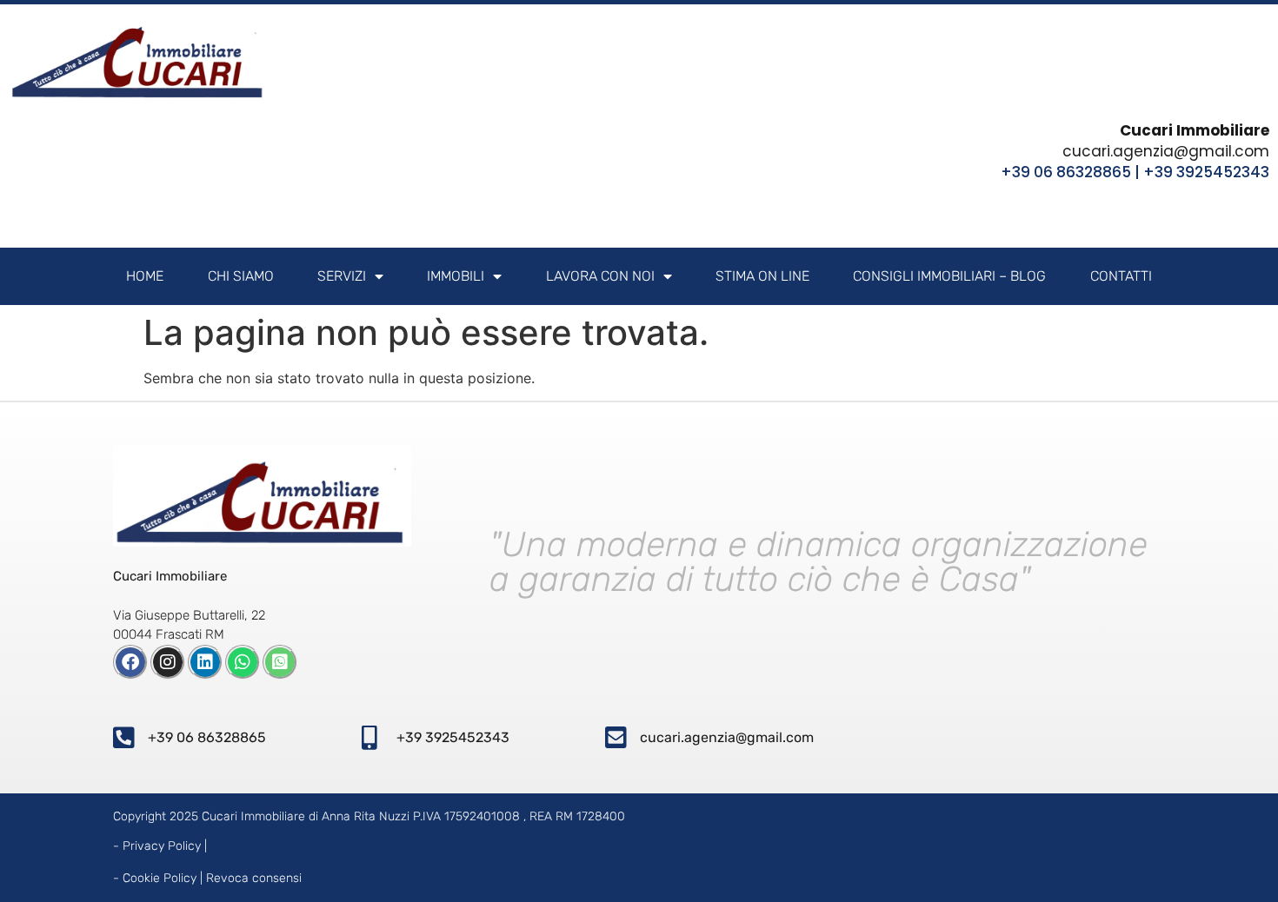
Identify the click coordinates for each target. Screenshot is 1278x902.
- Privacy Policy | (160, 846)
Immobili (455, 276)
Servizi (341, 276)
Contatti (1121, 276)
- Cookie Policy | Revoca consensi (207, 878)
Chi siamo (241, 276)
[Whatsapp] (242, 662)
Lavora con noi (600, 276)
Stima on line (762, 276)
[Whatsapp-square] (280, 662)
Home (144, 276)
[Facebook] (130, 662)
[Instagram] (167, 662)
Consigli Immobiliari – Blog (949, 276)
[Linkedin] (205, 662)
